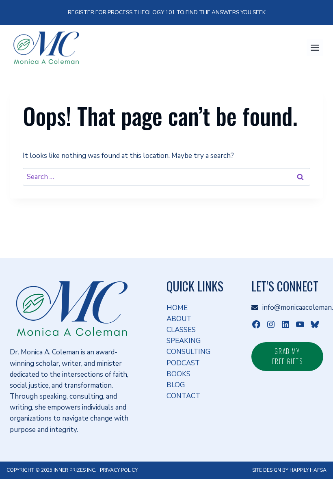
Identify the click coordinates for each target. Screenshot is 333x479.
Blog (175, 385)
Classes (181, 329)
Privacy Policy (119, 470)
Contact (183, 396)
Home (177, 308)
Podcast (183, 363)
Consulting (188, 351)
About (178, 319)
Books (178, 374)
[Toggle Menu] (315, 47)
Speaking (183, 340)
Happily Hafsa (308, 470)
